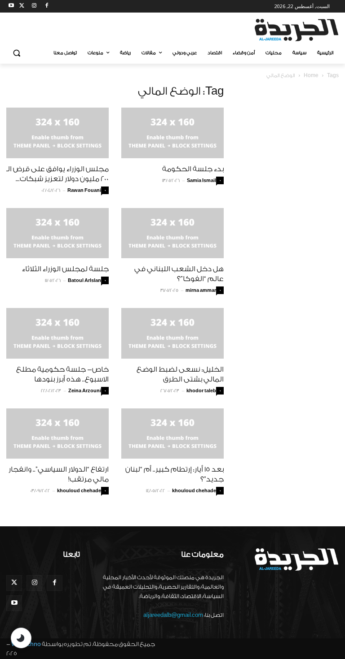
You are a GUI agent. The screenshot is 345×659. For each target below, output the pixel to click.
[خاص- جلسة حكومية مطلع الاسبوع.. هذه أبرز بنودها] (57, 333)
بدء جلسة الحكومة (193, 169)
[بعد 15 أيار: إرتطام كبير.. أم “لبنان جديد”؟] (172, 433)
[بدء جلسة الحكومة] (172, 133)
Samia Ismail (201, 180)
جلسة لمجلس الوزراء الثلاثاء (65, 269)
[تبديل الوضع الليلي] (21, 638)
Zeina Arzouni (84, 391)
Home (311, 75)
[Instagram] (34, 6)
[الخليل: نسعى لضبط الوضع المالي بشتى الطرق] (172, 333)
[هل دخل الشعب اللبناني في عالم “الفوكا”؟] (172, 233)
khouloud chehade (79, 491)
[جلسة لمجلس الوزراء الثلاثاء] (57, 233)
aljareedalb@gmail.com (173, 615)
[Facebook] (46, 6)
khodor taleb (201, 391)
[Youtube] (11, 6)
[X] (22, 6)
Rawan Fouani (84, 190)
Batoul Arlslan (84, 280)
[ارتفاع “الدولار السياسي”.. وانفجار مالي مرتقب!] (57, 433)
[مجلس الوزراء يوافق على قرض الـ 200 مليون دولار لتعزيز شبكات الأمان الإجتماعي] (57, 133)
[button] (16, 53)
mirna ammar (201, 290)
